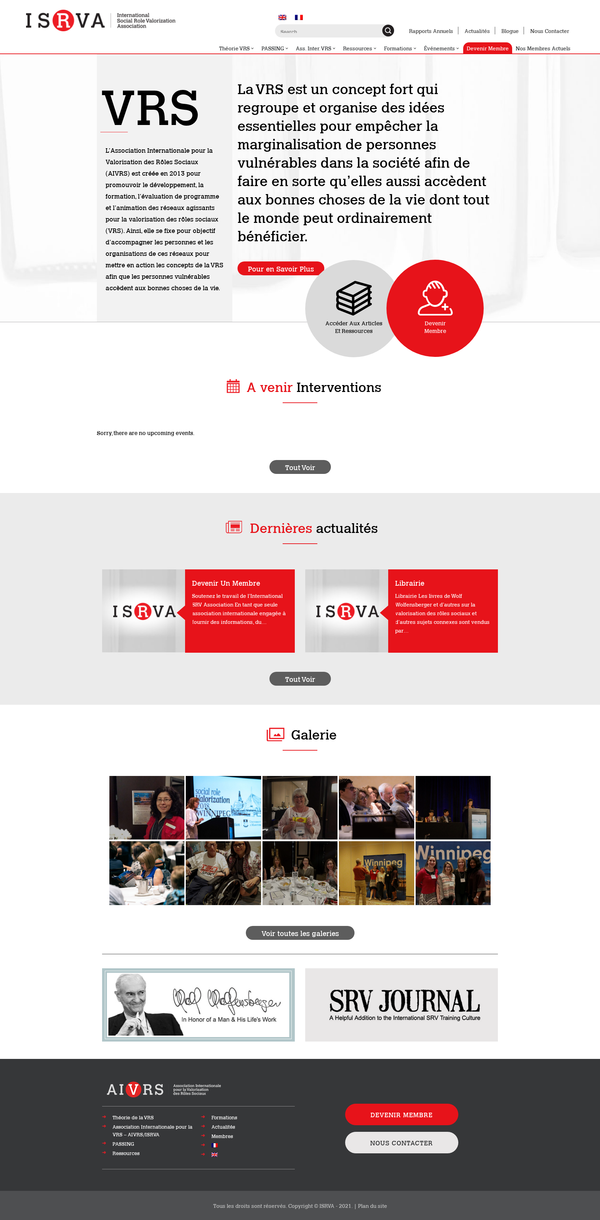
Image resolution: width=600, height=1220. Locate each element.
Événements (439, 48)
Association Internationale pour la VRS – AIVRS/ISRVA (152, 1130)
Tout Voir (300, 467)
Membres (222, 1136)
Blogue (510, 30)
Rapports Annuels (431, 30)
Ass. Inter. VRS (313, 48)
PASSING (272, 48)
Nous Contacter (549, 30)
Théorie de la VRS (133, 1117)
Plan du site (372, 1205)
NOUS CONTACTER (401, 1142)
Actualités (477, 30)
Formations (398, 48)
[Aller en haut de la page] (164, 1088)
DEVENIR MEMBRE (401, 1114)
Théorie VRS (234, 48)
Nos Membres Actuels (543, 48)
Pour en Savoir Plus (281, 268)
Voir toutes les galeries (300, 933)
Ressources (357, 48)
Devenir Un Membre (226, 582)
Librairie (409, 582)
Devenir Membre (488, 48)
